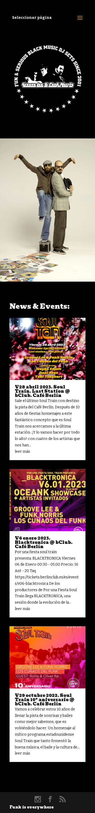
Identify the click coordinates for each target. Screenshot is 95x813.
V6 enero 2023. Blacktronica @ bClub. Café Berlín (44, 542)
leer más (22, 451)
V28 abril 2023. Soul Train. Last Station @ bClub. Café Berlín (42, 391)
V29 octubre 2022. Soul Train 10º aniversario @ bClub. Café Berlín (44, 699)
